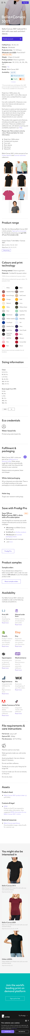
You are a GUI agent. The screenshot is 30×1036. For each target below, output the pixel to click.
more (11, 542)
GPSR (5, 806)
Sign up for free (15, 998)
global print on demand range (10, 460)
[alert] (15, 1027)
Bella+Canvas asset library (12, 823)
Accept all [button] (8, 1031)
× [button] (28, 1020)
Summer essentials (20, 155)
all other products (20, 532)
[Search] (4, 2)
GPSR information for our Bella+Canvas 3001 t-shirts (15, 813)
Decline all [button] (22, 1031)
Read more (14, 1028)
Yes (8, 67)
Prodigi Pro (8, 551)
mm (5, 409)
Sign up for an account (19, 231)
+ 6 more (13, 82)
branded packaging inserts (14, 535)
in (11, 409)
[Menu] (2, 2)
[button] (8, 409)
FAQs (20, 128)
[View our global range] (25, 464)
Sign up (25, 2)
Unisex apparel (6, 155)
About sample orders (11, 581)
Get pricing (6, 250)
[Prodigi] (15, 2)
